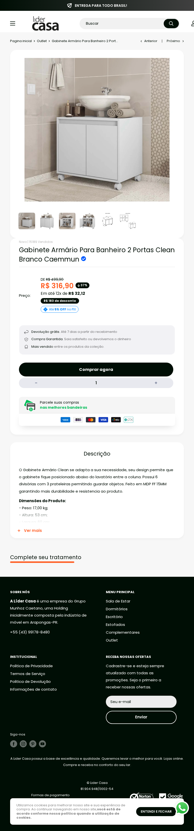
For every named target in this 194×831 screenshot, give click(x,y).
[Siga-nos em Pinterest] (32, 743)
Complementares (123, 632)
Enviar (141, 717)
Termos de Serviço (27, 673)
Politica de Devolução (30, 681)
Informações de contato (33, 689)
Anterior (150, 41)
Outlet (42, 41)
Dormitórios (117, 609)
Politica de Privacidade (31, 665)
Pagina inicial (21, 41)
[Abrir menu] (12, 23)
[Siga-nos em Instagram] (23, 743)
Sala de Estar (118, 601)
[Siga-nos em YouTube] (42, 743)
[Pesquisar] (171, 23)
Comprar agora (96, 369)
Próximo (173, 41)
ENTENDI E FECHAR (156, 811)
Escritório (114, 616)
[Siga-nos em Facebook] (13, 743)
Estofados (115, 624)
